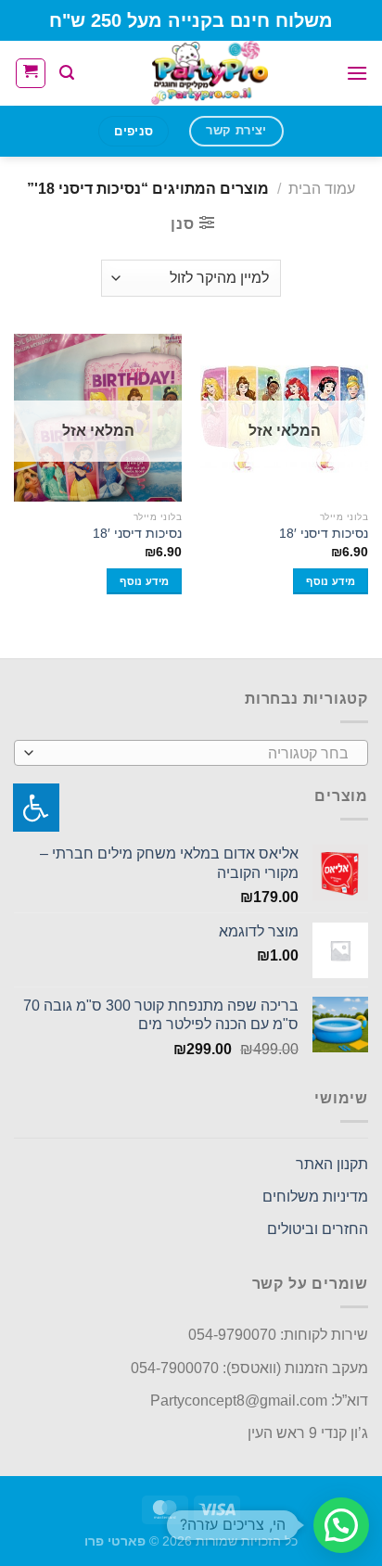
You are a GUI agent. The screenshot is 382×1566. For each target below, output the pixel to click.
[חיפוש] (66, 73)
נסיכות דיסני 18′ (323, 534)
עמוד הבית (321, 189)
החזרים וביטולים (317, 1229)
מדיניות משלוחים (315, 1196)
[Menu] (357, 72)
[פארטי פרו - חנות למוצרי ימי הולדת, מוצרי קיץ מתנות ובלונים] (210, 73)
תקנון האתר (332, 1164)
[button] (341, 1525)
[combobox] (191, 753)
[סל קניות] (30, 73)
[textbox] (195, 754)
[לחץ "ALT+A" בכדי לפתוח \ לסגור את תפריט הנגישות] (36, 807)
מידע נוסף (330, 581)
